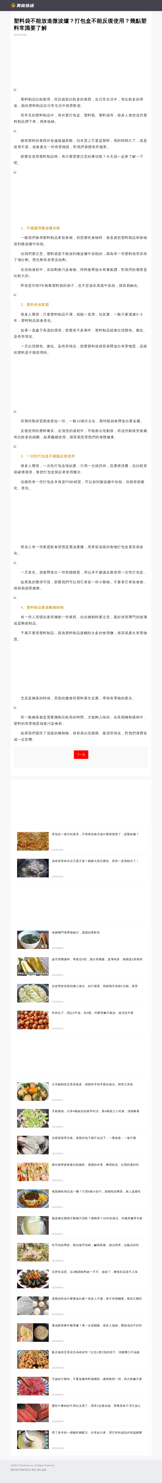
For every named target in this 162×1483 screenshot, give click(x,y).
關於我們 (15, 1470)
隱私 (39, 1470)
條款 (34, 1470)
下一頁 (81, 754)
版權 (44, 1470)
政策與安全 (25, 1470)
